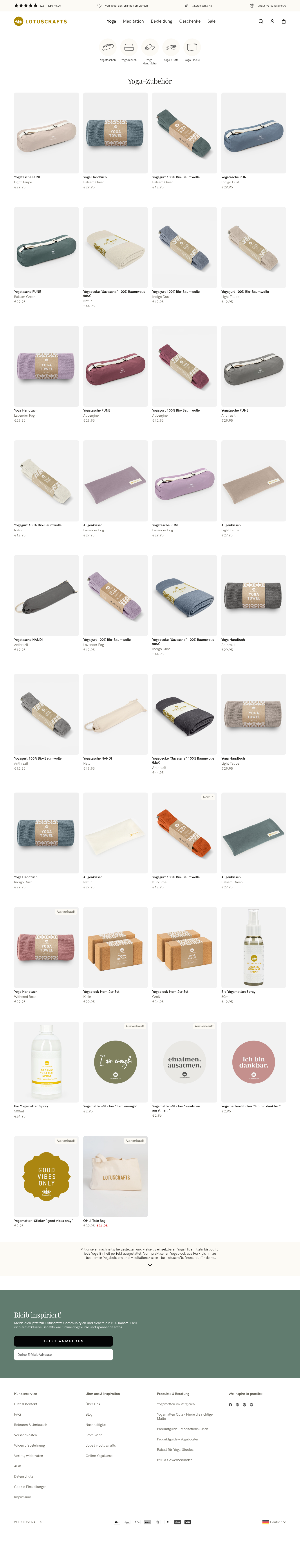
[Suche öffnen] (261, 21)
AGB (17, 1466)
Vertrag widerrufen (28, 1456)
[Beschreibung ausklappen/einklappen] (150, 1265)
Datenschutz (23, 1477)
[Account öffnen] (272, 21)
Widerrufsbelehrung (29, 1446)
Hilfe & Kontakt (25, 1404)
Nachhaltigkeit (97, 1425)
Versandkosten (25, 1435)
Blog (89, 1415)
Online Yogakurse (99, 1456)
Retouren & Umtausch (30, 1425)
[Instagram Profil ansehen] (237, 1405)
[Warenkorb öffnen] (283, 21)
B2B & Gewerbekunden (175, 1460)
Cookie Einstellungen (30, 1487)
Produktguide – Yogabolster (177, 1439)
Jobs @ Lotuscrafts (101, 1446)
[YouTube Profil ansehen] (251, 1405)
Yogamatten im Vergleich (176, 1404)
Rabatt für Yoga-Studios (175, 1450)
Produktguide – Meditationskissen (182, 1429)
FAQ (17, 1415)
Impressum (22, 1497)
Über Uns (93, 1404)
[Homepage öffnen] (40, 21)
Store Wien (94, 1435)
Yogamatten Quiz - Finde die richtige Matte (185, 1417)
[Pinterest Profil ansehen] (244, 1405)
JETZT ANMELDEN (63, 1341)
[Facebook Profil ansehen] (230, 1405)
